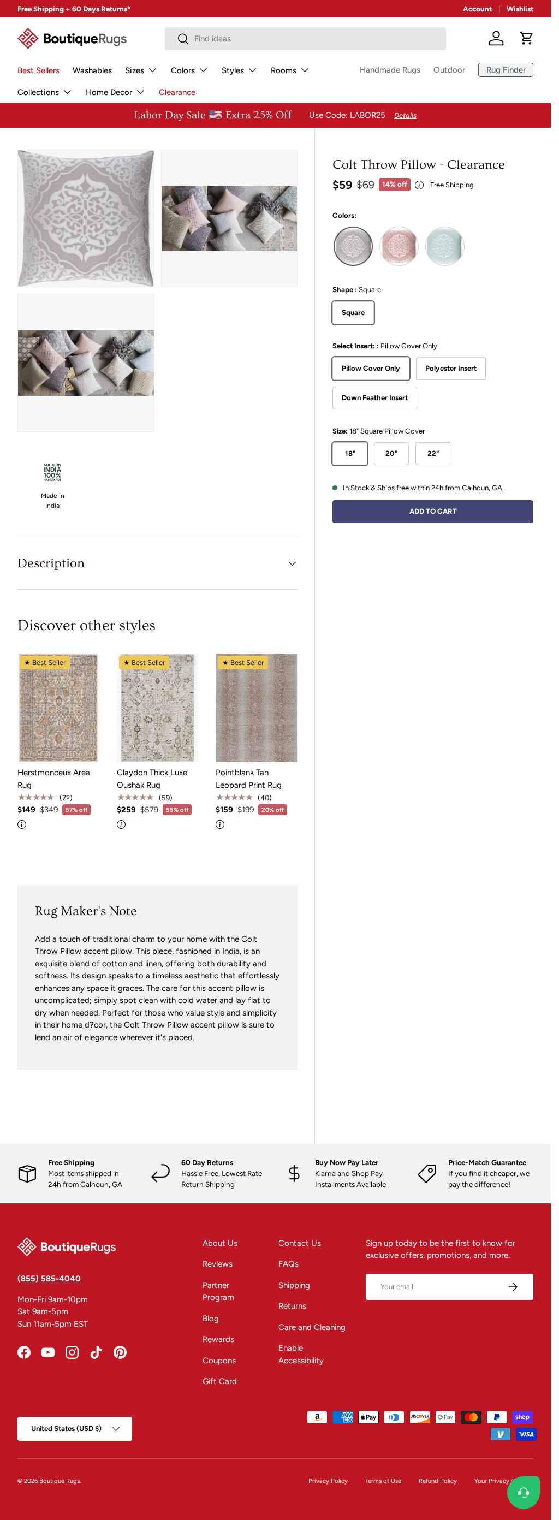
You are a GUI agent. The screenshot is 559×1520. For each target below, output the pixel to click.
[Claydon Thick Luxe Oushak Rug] (158, 708)
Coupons (219, 1360)
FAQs (288, 1264)
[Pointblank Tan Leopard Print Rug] (257, 708)
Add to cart (433, 511)
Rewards (218, 1339)
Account (477, 8)
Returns (292, 1306)
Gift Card (220, 1381)
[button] (527, 38)
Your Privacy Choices (503, 1481)
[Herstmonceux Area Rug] (58, 708)
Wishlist (520, 8)
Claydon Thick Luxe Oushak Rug (152, 779)
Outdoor (449, 70)
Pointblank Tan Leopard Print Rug (249, 779)
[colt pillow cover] (353, 246)
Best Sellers (38, 70)
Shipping (294, 1285)
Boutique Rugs (59, 1481)
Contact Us (299, 1243)
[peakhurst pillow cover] (399, 246)
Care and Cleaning (312, 1327)
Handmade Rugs (390, 70)
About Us (220, 1243)
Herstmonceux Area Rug (53, 779)
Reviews (218, 1264)
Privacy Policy (328, 1481)
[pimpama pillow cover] (445, 246)
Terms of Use (383, 1481)
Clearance (177, 92)
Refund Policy (438, 1481)
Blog (211, 1318)
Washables (92, 70)
